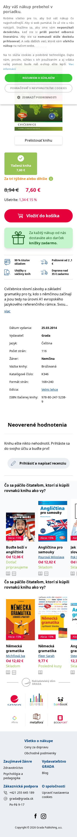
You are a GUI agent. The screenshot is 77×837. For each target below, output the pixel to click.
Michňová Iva (15, 656)
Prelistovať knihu (38, 140)
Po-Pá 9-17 (16, 804)
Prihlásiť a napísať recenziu (42, 463)
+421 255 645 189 (21, 792)
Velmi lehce (49, 389)
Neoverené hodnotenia (37, 424)
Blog (45, 773)
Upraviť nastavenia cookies (55, 794)
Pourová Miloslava (51, 557)
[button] (38, 97)
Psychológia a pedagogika (13, 776)
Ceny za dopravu (36, 747)
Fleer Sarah (46, 656)
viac (7, 311)
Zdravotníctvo (13, 768)
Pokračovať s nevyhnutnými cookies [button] (38, 88)
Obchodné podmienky (40, 753)
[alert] (38, 52)
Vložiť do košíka (42, 216)
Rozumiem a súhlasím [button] (38, 78)
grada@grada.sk (21, 798)
